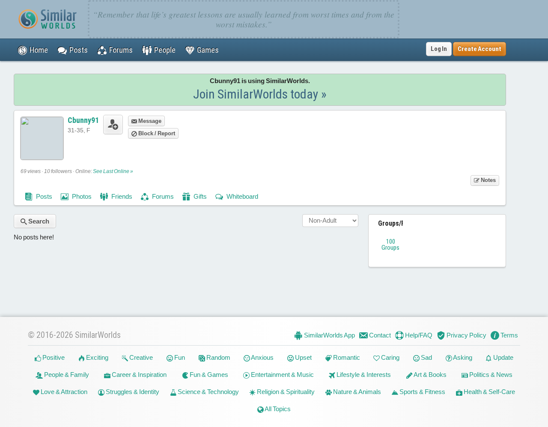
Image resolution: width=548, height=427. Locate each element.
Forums (162, 196)
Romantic (346, 357)
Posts (43, 196)
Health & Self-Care (488, 391)
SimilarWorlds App (329, 335)
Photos (81, 196)
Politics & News (490, 374)
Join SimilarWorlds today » (260, 94)
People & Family (66, 374)
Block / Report (156, 133)
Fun (179, 357)
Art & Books (430, 374)
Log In (439, 49)
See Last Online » (113, 171)
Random (217, 357)
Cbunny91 (83, 120)
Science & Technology (207, 391)
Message (149, 121)
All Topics (277, 408)
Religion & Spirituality (285, 391)
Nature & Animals (356, 391)
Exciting (96, 357)
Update (502, 357)
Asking (462, 357)
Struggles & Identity (131, 391)
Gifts (199, 196)
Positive (53, 357)
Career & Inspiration (138, 374)
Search (38, 221)
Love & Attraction (63, 391)
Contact (379, 335)
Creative (140, 357)
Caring (389, 357)
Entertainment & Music (282, 374)
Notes (488, 180)
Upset (303, 357)
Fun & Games (208, 374)
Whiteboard (241, 196)
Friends (121, 196)
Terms (508, 335)
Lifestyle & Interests (363, 374)
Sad (426, 357)
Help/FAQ (418, 335)
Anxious (262, 357)
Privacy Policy (465, 335)
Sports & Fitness (421, 391)
